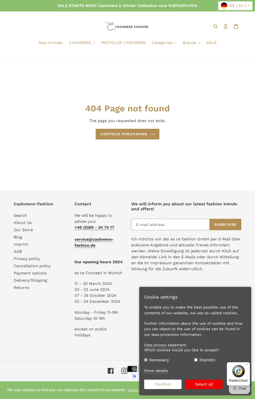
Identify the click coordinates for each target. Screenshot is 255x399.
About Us (23, 222)
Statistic (207, 359)
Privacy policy (27, 258)
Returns (21, 287)
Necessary (159, 359)
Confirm (163, 384)
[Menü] (247, 365)
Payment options (30, 273)
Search (20, 215)
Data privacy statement (165, 345)
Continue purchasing (123, 134)
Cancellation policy (32, 266)
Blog (18, 237)
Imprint (21, 244)
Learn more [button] (138, 390)
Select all (204, 384)
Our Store (23, 229)
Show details (156, 370)
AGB (18, 251)
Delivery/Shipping (30, 280)
